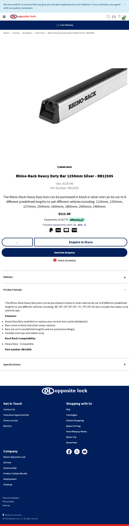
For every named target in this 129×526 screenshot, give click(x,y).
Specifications (11, 364)
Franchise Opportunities (16, 414)
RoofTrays (40, 33)
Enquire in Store (81, 242)
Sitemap (7, 484)
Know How (71, 442)
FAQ (68, 409)
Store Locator (10, 420)
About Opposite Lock (14, 456)
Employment (10, 478)
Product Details (12, 289)
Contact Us (9, 409)
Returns (7, 425)
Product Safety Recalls (15, 473)
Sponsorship (10, 467)
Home (6, 33)
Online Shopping (75, 420)
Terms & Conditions (11, 498)
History (7, 462)
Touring (15, 33)
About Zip (71, 437)
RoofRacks (27, 33)
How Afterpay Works (76, 431)
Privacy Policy (8, 501)
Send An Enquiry (64, 252)
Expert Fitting (73, 425)
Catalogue (71, 414)
